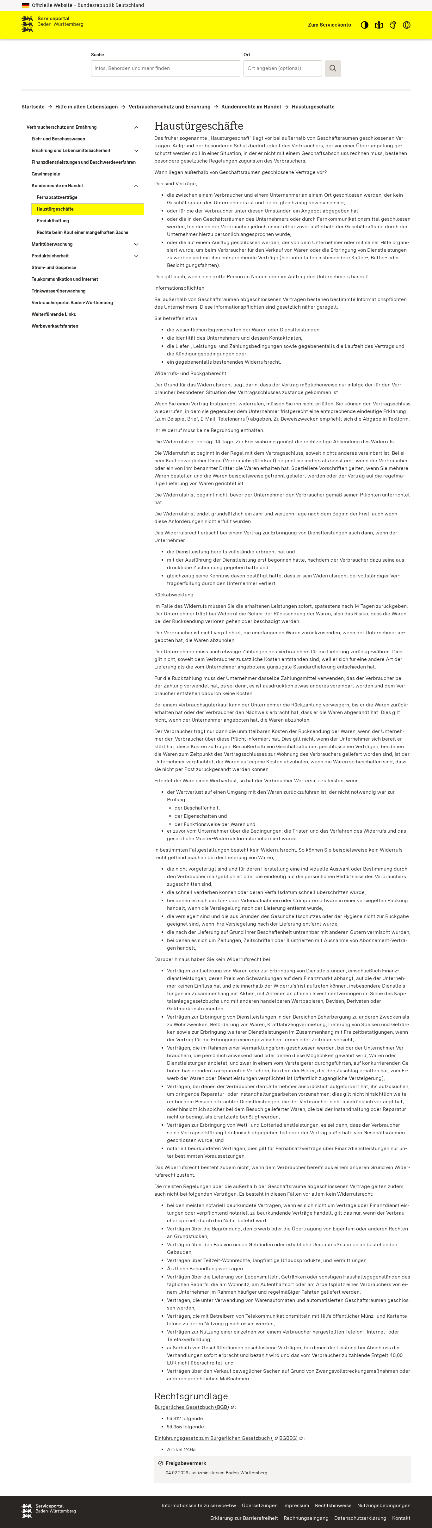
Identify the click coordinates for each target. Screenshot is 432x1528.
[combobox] (165, 68)
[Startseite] (52, 25)
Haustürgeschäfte (313, 107)
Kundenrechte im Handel (251, 107)
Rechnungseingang (306, 1518)
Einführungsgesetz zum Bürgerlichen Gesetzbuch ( (217, 1438)
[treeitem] (82, 127)
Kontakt (401, 1518)
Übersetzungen (260, 1505)
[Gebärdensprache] (393, 25)
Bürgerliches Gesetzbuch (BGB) (195, 1407)
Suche (97, 54)
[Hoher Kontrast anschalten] (364, 25)
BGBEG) (291, 1438)
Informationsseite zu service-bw (199, 1505)
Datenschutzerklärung (360, 1518)
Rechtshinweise (333, 1505)
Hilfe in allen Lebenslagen (86, 107)
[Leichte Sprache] (379, 25)
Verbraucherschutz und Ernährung (170, 107)
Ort (247, 54)
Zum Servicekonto (329, 25)
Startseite (33, 107)
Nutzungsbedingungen (383, 1505)
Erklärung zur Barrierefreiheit (244, 1518)
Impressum (296, 1505)
